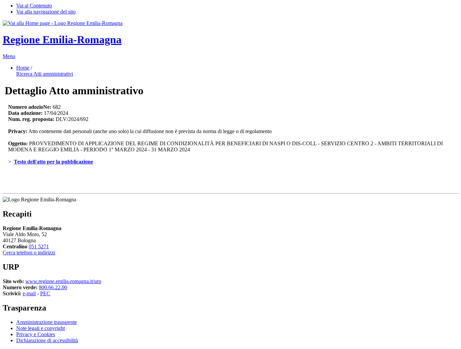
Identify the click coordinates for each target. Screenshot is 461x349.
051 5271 (39, 246)
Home (22, 68)
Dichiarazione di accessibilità (47, 340)
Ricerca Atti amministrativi (44, 74)
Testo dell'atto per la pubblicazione (53, 162)
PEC (45, 293)
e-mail (29, 293)
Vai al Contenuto (34, 5)
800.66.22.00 (53, 287)
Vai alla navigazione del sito (46, 12)
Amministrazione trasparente (46, 322)
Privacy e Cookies (35, 334)
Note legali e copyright (40, 328)
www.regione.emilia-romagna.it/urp (63, 281)
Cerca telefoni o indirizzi (29, 252)
